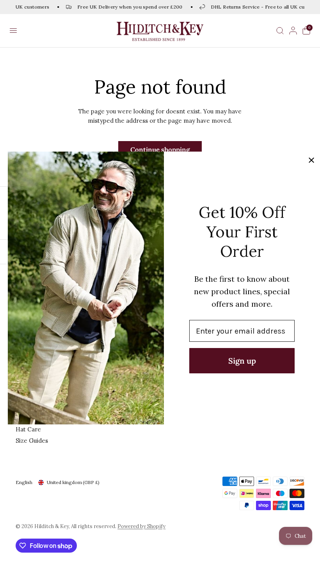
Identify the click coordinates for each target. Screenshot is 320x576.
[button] (13, 30)
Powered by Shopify (141, 526)
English (24, 482)
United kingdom (73, 482)
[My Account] (293, 30)
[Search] (280, 30)
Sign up (242, 361)
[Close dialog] (311, 160)
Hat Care (28, 429)
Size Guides (32, 440)
